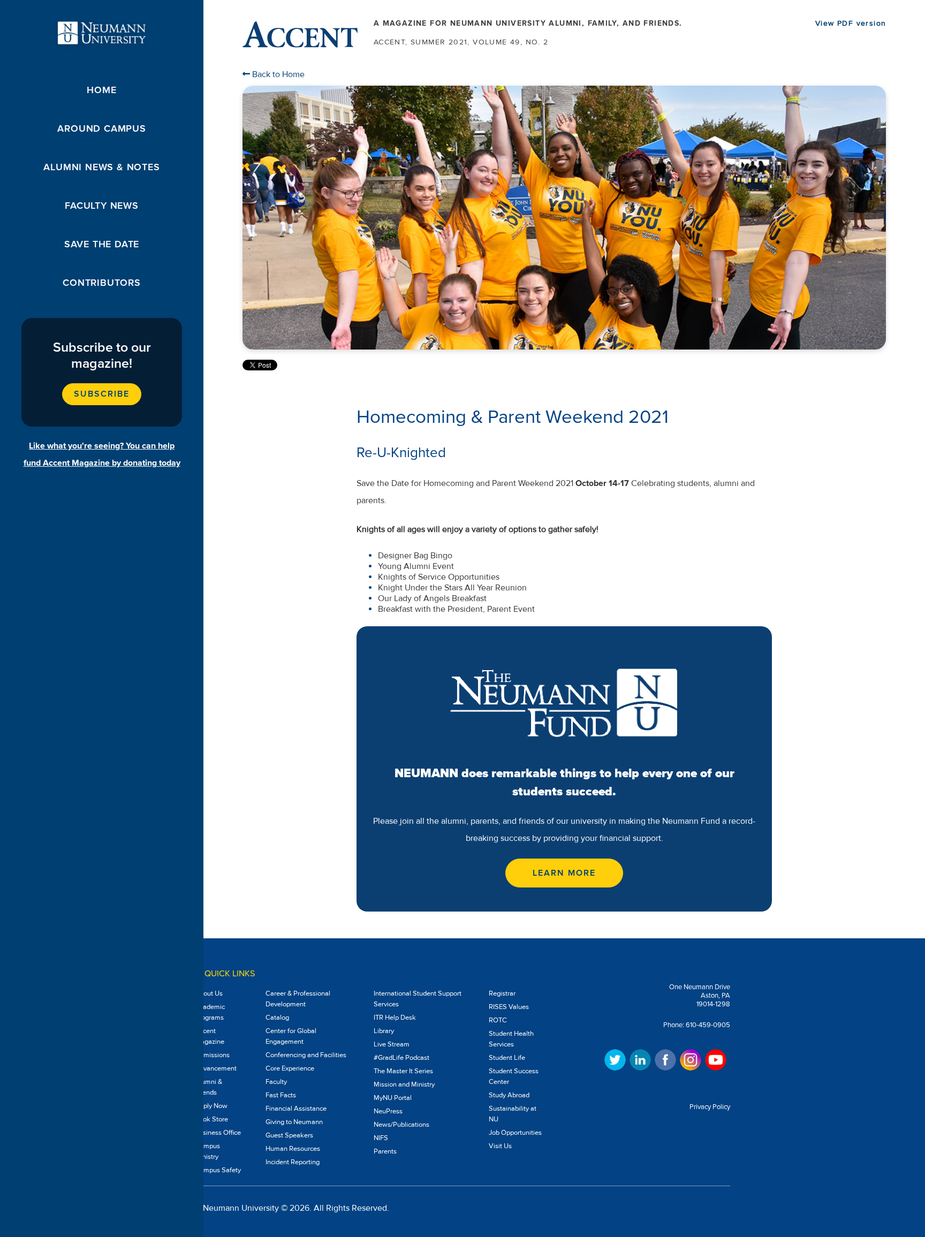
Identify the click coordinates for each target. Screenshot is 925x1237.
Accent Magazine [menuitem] (209, 1036)
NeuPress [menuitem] (388, 1111)
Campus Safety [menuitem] (218, 1170)
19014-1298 (713, 1004)
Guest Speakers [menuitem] (289, 1135)
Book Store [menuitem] (211, 1119)
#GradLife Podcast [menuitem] (401, 1057)
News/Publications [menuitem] (401, 1124)
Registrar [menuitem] (502, 993)
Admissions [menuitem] (212, 1055)
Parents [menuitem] (385, 1151)
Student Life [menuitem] (507, 1057)
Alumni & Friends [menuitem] (208, 1087)
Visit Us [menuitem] (500, 1146)
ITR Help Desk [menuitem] (395, 1017)
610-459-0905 (708, 1025)
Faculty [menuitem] (276, 1081)
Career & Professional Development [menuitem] (298, 998)
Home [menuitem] (101, 90)
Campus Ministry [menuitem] (207, 1151)
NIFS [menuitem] (381, 1138)
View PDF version (850, 23)
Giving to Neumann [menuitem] (294, 1122)
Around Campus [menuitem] (101, 128)
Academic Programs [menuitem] (210, 1012)
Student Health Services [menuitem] (511, 1039)
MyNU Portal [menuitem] (393, 1098)
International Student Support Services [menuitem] (417, 998)
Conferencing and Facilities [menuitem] (306, 1055)
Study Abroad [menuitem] (509, 1095)
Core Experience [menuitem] (290, 1068)
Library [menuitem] (384, 1031)
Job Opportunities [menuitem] (515, 1132)
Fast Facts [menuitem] (281, 1095)
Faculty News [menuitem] (102, 205)
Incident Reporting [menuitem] (293, 1162)
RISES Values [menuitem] (509, 1007)
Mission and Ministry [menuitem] (404, 1084)
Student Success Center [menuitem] (514, 1076)
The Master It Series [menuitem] (403, 1071)
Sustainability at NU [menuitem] (512, 1114)
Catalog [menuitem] (277, 1017)
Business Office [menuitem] (218, 1132)
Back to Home (277, 74)
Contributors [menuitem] (102, 283)
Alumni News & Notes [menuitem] (101, 167)
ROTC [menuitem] (498, 1020)
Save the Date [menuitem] (101, 244)
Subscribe (101, 394)
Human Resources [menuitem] (293, 1148)
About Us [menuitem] (209, 993)
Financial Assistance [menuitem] (296, 1108)
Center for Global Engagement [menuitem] (291, 1036)
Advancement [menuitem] (216, 1068)
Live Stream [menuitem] (392, 1044)
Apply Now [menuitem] (211, 1106)
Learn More (564, 873)
